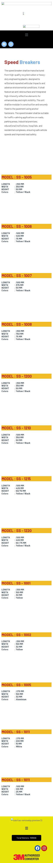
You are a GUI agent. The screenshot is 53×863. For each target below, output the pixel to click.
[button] (26, 35)
